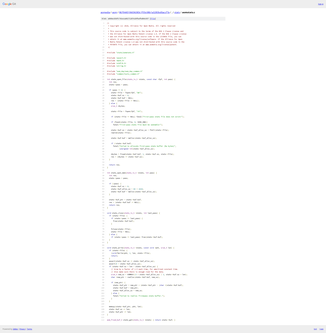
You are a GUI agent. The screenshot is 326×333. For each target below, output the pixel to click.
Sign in (320, 4)
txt (315, 329)
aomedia (105, 12)
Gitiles (15, 329)
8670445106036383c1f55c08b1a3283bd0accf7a (144, 12)
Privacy (22, 329)
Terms (29, 329)
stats (177, 12)
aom (114, 12)
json (321, 329)
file (153, 19)
